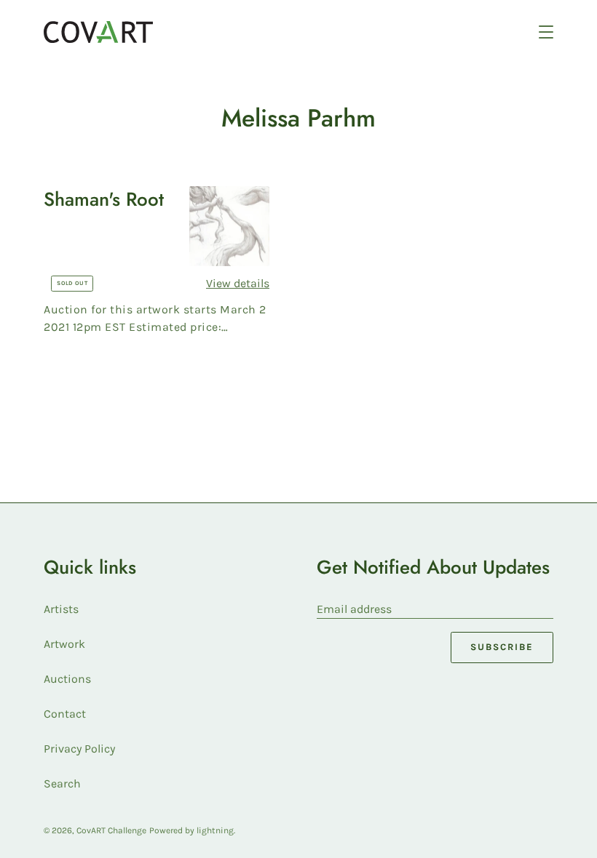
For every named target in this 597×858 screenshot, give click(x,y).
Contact (65, 714)
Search (62, 783)
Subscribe (502, 646)
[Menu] (546, 32)
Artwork (64, 644)
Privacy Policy (79, 748)
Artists (61, 609)
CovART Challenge (111, 830)
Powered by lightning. (192, 830)
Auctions (67, 679)
